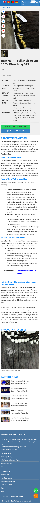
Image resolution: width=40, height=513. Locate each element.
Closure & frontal (6, 485)
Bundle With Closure (8, 481)
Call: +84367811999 (16, 131)
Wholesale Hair (7, 463)
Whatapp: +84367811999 (16, 127)
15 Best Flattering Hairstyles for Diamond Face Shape (19, 412)
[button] (36, 30)
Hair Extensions (6, 478)
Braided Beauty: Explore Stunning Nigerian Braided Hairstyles (19, 397)
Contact (4, 467)
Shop (29, 2)
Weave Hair (5, 475)
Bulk (8, 7)
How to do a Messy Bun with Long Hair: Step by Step (19, 404)
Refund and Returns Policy (11, 460)
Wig (2, 491)
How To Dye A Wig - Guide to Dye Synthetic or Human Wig (20, 419)
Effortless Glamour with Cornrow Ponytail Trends (19, 390)
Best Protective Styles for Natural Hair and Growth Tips (20, 382)
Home (3, 7)
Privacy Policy (7, 457)
